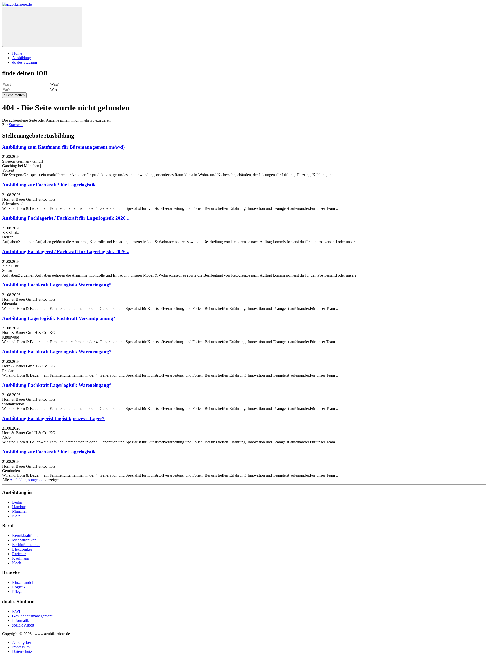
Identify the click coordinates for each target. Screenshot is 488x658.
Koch (16, 563)
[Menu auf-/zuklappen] (42, 27)
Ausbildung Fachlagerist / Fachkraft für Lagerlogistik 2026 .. (65, 218)
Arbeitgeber (21, 642)
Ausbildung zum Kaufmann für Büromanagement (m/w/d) (63, 147)
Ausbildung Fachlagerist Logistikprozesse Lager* (53, 418)
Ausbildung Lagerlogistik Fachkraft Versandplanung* (59, 318)
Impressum (21, 647)
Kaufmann (20, 558)
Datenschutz (22, 651)
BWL (16, 611)
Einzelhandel (22, 582)
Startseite (16, 125)
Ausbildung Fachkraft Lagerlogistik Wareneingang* (57, 284)
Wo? (53, 89)
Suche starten (14, 95)
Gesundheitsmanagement (32, 616)
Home (17, 53)
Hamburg (19, 507)
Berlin (17, 502)
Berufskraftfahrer (26, 535)
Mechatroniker (24, 540)
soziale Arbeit (23, 625)
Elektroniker (22, 549)
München (19, 511)
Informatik (20, 620)
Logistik (18, 587)
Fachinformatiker (26, 544)
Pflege (17, 591)
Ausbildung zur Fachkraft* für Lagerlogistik (49, 184)
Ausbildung (21, 58)
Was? (54, 84)
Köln (16, 516)
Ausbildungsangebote (27, 480)
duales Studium (24, 62)
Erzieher (19, 554)
